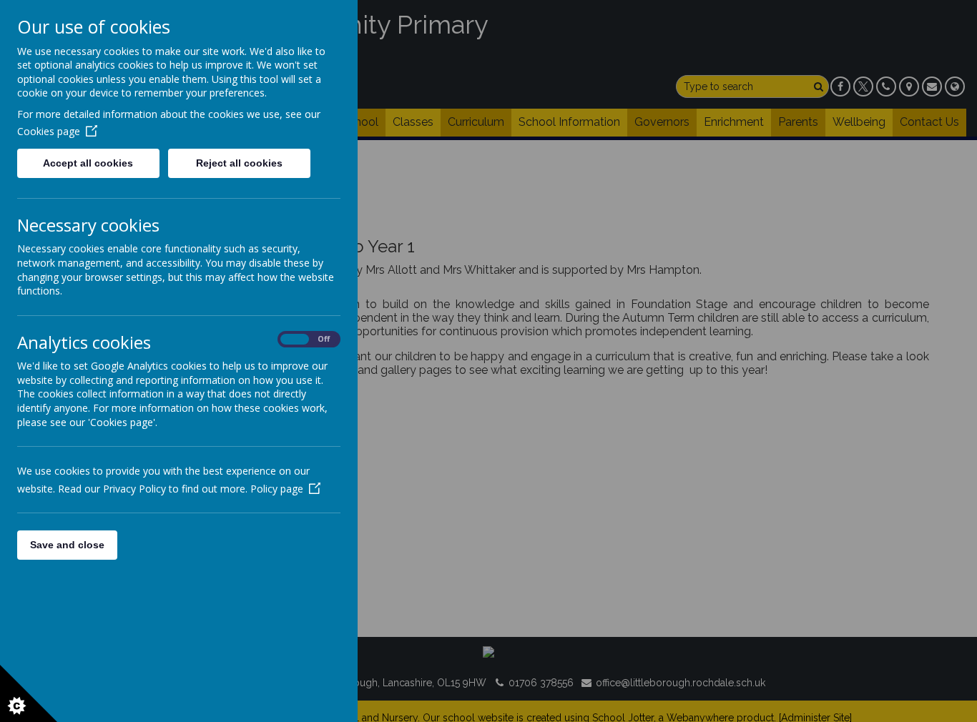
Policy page (276, 488)
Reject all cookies (239, 163)
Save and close (67, 544)
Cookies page (48, 131)
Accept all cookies (88, 163)
